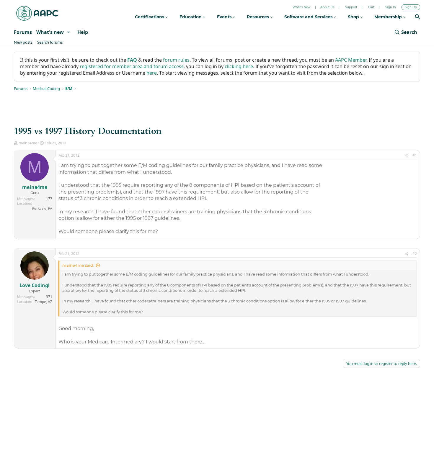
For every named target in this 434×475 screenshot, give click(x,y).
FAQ (132, 60)
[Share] (406, 155)
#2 (414, 253)
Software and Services (309, 16)
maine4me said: (78, 265)
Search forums (50, 42)
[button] (68, 32)
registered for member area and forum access (132, 66)
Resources (258, 16)
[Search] (417, 17)
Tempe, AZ (43, 301)
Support (351, 7)
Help (82, 32)
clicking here (239, 66)
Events (225, 16)
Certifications (150, 16)
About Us (327, 7)
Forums (23, 32)
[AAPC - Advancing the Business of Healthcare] (37, 13)
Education (191, 16)
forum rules (176, 60)
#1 (414, 155)
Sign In (390, 7)
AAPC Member (350, 60)
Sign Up (411, 7)
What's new (50, 32)
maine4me (28, 142)
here (151, 73)
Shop (354, 16)
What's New (302, 7)
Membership (388, 16)
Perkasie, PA (42, 208)
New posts (23, 42)
